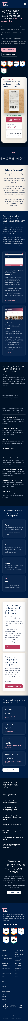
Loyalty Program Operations (19, 959)
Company (4, 983)
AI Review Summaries (7, 958)
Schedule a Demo (8, 49)
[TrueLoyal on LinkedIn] (13, 924)
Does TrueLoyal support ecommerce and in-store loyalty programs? (12, 817)
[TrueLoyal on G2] (6, 931)
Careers (4, 999)
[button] (24, 4)
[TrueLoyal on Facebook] (5, 924)
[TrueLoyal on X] (11, 924)
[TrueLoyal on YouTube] (16, 924)
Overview (4, 950)
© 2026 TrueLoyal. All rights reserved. (11, 1015)
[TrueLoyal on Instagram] (8, 924)
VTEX (3, 994)
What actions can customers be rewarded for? (11, 825)
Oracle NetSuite (6, 991)
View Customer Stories (10, 770)
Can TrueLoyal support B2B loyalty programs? (12, 838)
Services (17, 948)
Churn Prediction (6, 953)
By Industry (5, 963)
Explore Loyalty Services (14, 686)
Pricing (16, 976)
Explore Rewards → (10, 300)
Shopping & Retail (6, 973)
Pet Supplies (5, 971)
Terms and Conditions (15, 1018)
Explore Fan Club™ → (10, 352)
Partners (4, 989)
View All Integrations (12, 647)
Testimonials (18, 968)
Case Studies (18, 965)
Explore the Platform (9, 54)
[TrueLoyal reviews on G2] (4, 64)
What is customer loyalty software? (9, 795)
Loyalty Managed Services (19, 955)
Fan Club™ (4, 955)
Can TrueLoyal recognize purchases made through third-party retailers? (11, 809)
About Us (4, 986)
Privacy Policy (5, 1018)
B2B (3, 981)
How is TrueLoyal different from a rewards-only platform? (12, 801)
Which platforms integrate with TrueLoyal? (11, 831)
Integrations (6, 491)
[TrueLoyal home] (7, 910)
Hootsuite (4, 996)
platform (4, 948)
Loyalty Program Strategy (19, 951)
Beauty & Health (6, 968)
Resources (18, 963)
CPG (3, 976)
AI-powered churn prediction (12, 480)
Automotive (4, 965)
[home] (5, 4)
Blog (16, 973)
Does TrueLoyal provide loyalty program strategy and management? (11, 845)
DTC (3, 978)
